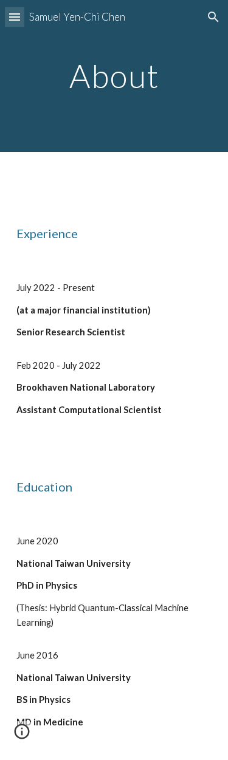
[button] (14, 16)
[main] (114, 76)
